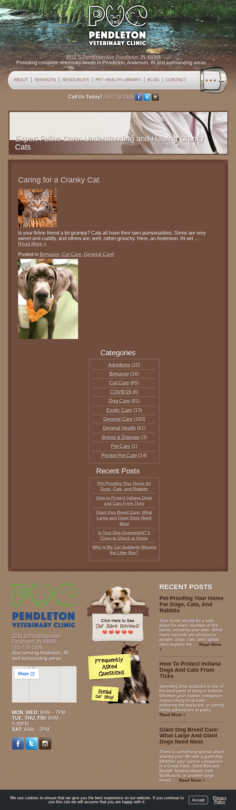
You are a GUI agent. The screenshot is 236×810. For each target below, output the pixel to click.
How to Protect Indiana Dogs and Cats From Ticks (190, 670)
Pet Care (120, 446)
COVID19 (120, 392)
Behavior (49, 254)
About (21, 79)
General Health (119, 428)
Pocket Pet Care (119, 455)
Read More (32, 244)
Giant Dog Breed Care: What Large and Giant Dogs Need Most (124, 518)
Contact (176, 79)
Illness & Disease (121, 437)
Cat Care (71, 254)
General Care (98, 254)
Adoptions (119, 365)
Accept (198, 800)
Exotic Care (119, 410)
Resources (75, 79)
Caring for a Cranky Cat (58, 179)
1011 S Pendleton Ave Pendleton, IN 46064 (113, 57)
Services (45, 79)
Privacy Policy (219, 800)
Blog (153, 79)
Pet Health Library (118, 79)
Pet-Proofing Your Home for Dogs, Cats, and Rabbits (191, 604)
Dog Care (119, 401)
